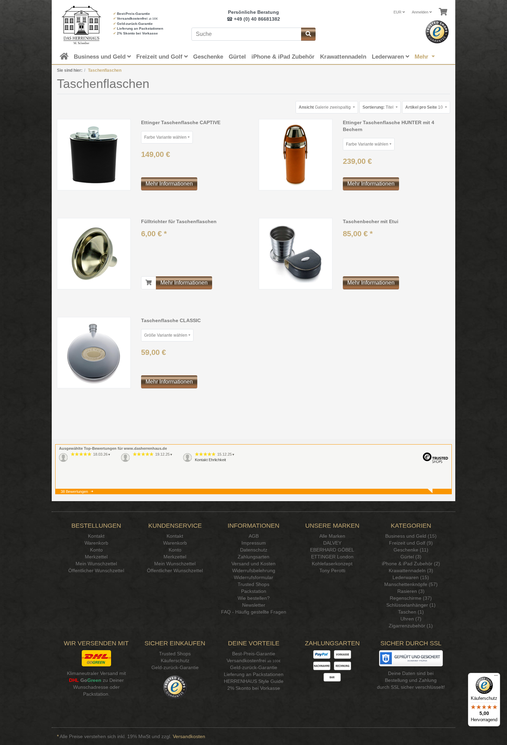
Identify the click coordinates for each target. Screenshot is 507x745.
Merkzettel (96, 556)
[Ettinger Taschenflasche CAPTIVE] (93, 154)
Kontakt (96, 536)
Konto (96, 550)
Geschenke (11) (411, 550)
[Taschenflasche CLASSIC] (93, 352)
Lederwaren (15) (410, 577)
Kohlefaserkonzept (332, 563)
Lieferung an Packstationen (140, 28)
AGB (254, 536)
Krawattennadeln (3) (411, 570)
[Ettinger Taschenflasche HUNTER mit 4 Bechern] (295, 154)
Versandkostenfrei (132, 18)
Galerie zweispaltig (325, 107)
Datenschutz (253, 550)
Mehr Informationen (169, 184)
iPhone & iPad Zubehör (283, 56)
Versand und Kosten (253, 563)
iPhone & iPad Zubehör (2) (411, 563)
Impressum (253, 543)
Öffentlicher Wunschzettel (96, 570)
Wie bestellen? (254, 598)
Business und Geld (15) (411, 536)
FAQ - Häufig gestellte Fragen (253, 612)
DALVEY (332, 543)
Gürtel (237, 56)
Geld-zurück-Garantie (135, 24)
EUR (398, 12)
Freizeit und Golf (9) (411, 543)
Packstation (253, 591)
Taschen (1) (411, 612)
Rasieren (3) (411, 591)
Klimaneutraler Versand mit (96, 673)
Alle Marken (332, 536)
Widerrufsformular (253, 577)
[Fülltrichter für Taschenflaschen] (93, 253)
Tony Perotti (332, 570)
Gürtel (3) (410, 556)
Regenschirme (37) (411, 598)
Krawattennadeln (343, 56)
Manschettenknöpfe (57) (411, 584)
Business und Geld (100, 56)
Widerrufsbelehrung (253, 570)
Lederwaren (389, 56)
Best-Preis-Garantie (133, 14)
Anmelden (420, 12)
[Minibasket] (443, 12)
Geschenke (208, 56)
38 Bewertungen (74, 491)
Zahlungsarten (253, 556)
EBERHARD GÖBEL (332, 550)
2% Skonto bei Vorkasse (137, 33)
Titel (378, 107)
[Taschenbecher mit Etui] (295, 253)
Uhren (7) (410, 619)
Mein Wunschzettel (96, 563)
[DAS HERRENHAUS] (80, 25)
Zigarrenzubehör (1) (411, 625)
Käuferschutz (175, 660)
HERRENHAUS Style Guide (254, 681)
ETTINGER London (332, 556)
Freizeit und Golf (160, 56)
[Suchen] (308, 34)
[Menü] (496, 677)
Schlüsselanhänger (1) (411, 605)
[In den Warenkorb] (148, 282)
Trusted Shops (253, 584)
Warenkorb (96, 543)
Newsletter (253, 605)
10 (424, 107)
